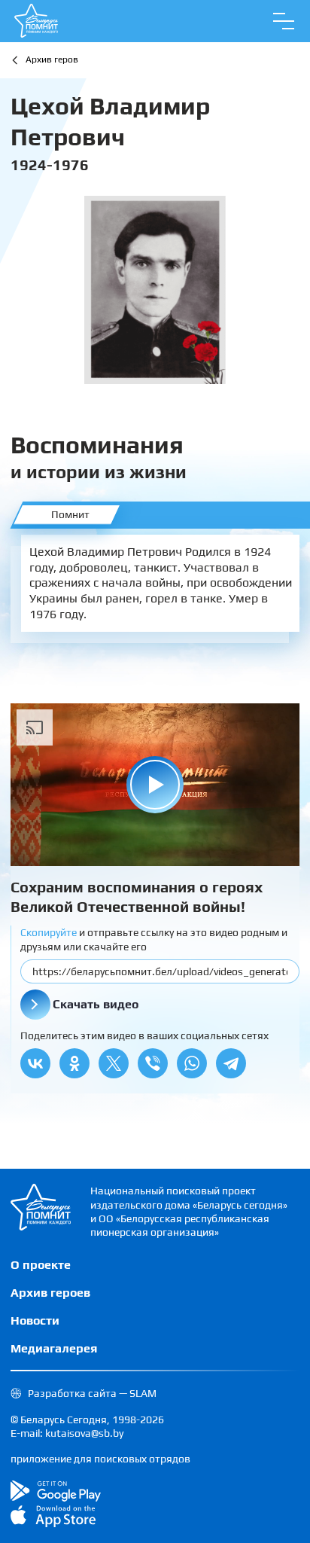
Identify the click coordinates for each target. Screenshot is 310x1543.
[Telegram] (231, 1063)
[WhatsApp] (192, 1063)
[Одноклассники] (74, 1063)
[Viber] (153, 1063)
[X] (114, 1063)
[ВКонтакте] (35, 1063)
